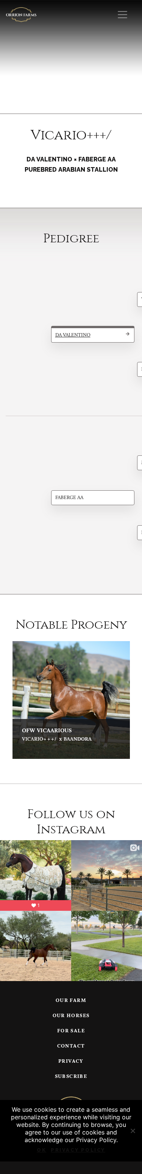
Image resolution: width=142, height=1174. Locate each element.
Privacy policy (78, 1150)
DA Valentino (73, 335)
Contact (71, 1046)
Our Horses (71, 1016)
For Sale (71, 1031)
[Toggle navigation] (122, 14)
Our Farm (71, 1000)
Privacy (71, 1061)
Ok (41, 1150)
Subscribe (71, 1076)
